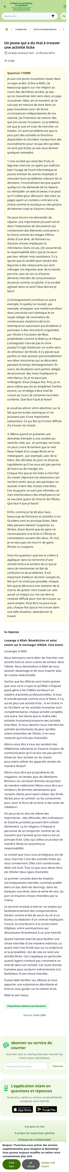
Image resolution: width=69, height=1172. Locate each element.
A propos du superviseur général (34, 1133)
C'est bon (11, 1164)
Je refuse (31, 1164)
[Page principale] (6, 29)
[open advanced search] (52, 16)
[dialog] (33, 1156)
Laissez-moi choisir (48, 1164)
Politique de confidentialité (34, 1139)
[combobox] (27, 16)
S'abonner (57, 1066)
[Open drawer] (65, 6)
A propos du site (34, 1126)
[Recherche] (64, 16)
